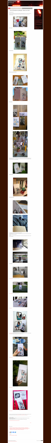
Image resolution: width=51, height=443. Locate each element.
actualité (9, 8)
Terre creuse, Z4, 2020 (37, 13)
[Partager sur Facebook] (13, 432)
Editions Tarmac (22, 427)
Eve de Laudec (11, 428)
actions (35, 16)
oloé (13, 429)
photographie (19, 429)
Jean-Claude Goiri (23, 428)
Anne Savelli (13, 427)
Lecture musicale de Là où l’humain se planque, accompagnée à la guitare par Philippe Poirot (39, 22)
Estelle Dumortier (26, 427)
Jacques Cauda (19, 428)
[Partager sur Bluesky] (12, 432)
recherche (14, 441)
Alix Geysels (11, 427)
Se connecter (9, 441)
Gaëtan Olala (17, 428)
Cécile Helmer (19, 427)
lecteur (28, 428)
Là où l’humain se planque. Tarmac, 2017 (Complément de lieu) (38, 15)
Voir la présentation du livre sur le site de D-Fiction (14, 420)
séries (13, 8)
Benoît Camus (16, 427)
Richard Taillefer (22, 429)
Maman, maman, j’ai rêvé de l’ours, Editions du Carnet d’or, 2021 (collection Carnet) (38, 11)
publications (36, 10)
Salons (35, 17)
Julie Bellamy (26, 428)
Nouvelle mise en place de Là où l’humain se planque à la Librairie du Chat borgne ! (38, 24)
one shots (11, 8)
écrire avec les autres (17, 8)
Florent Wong (14, 428)
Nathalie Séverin (11, 357)
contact (12, 441)
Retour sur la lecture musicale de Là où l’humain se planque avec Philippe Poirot (39, 20)
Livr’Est (35, 25)
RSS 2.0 (16, 441)
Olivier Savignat (10, 293)
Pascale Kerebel (10, 278)
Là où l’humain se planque (37, 28)
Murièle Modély (10, 387)
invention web (20, 8)
